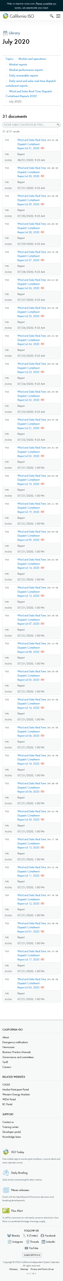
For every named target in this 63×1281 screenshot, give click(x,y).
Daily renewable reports (23, 75)
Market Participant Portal (15, 1089)
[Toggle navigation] (58, 16)
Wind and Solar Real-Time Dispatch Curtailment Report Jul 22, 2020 (32, 396)
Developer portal (11, 1132)
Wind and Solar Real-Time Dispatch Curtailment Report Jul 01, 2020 (32, 927)
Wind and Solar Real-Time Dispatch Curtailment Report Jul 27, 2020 (32, 256)
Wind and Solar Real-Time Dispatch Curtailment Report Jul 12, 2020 (32, 899)
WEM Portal (9, 1099)
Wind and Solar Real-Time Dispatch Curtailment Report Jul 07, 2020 (32, 619)
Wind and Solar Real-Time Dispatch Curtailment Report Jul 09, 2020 (32, 535)
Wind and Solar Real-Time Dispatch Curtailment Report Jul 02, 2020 (32, 451)
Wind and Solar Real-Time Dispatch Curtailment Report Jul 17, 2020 (32, 955)
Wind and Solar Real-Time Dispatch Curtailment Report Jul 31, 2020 (32, 144)
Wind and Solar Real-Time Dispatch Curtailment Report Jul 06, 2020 (32, 731)
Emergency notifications (15, 1042)
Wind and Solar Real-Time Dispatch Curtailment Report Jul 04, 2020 (32, 787)
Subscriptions (32, 1255)
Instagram (17, 1241)
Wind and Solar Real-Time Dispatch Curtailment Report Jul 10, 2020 (32, 480)
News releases (20, 1190)
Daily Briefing (19, 1173)
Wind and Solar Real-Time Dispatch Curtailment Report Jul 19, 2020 (32, 507)
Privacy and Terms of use (42, 1269)
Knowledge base (11, 1136)
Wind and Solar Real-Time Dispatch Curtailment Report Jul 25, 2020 (32, 312)
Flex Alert (17, 1211)
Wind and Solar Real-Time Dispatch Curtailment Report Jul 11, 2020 (32, 871)
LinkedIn (50, 1241)
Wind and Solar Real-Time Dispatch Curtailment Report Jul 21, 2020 (32, 423)
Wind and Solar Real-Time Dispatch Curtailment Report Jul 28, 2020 (32, 228)
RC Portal (7, 1104)
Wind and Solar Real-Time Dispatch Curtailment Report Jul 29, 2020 (32, 200)
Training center (10, 1127)
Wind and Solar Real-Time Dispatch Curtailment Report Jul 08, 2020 (32, 647)
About (5, 1037)
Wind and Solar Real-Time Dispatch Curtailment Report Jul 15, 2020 (32, 843)
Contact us (8, 1122)
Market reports (18, 64)
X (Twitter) (32, 1235)
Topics (9, 59)
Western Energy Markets (16, 1094)
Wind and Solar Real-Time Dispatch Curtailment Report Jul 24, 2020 (32, 340)
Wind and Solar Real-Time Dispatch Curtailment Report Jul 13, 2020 (32, 591)
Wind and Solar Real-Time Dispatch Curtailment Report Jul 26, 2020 (32, 284)
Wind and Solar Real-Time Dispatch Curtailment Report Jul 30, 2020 (32, 172)
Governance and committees (18, 1057)
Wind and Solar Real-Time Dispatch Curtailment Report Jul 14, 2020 (32, 563)
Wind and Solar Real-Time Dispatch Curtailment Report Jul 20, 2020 (32, 815)
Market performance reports (26, 70)
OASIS (6, 1084)
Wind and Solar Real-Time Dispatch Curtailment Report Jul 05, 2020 (32, 675)
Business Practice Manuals (16, 1052)
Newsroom (8, 1047)
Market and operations (32, 59)
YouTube (33, 1248)
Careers (6, 1067)
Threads (34, 1241)
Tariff (5, 1062)
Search (51, 16)
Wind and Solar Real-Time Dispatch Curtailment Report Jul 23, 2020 (32, 368)
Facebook (50, 1235)
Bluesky (16, 1235)
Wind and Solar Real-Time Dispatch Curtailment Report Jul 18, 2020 (32, 759)
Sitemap (24, 1269)
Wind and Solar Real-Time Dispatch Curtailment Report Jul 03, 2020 (32, 983)
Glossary (13, 1269)
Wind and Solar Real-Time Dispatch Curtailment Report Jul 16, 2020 (32, 703)
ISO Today (17, 1152)
